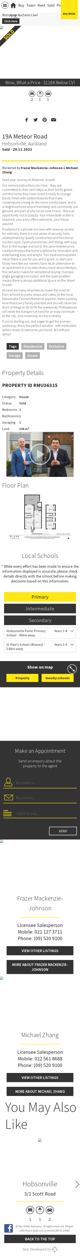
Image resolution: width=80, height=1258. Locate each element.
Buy (21, 5)
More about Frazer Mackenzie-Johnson (40, 967)
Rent (41, 5)
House (32, 355)
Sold (50, 5)
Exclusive (56, 346)
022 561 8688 (48, 1058)
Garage (14, 355)
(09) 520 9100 (48, 938)
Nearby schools (58, 678)
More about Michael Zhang (40, 1091)
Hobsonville (40, 1183)
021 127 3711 (48, 931)
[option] (40, 517)
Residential (32, 346)
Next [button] (77, 1184)
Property (22, 678)
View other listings (40, 950)
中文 (13, 15)
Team (30, 5)
